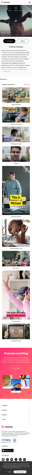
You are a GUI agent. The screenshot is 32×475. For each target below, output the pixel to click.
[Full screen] (29, 32)
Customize (9, 41)
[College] (16, 154)
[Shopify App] (16, 450)
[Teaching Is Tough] (16, 134)
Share (23, 41)
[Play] (16, 21)
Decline (9, 472)
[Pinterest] (24, 459)
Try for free (16, 368)
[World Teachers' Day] (16, 233)
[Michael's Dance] (16, 190)
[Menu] (29, 2)
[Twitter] (16, 459)
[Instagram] (14, 441)
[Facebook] (6, 441)
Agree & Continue (20, 472)
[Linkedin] (20, 459)
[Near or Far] (16, 258)
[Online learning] (16, 95)
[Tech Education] (16, 295)
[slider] (1, 35)
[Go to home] (6, 2)
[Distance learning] (16, 115)
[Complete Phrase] (16, 331)
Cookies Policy (24, 468)
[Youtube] (11, 459)
